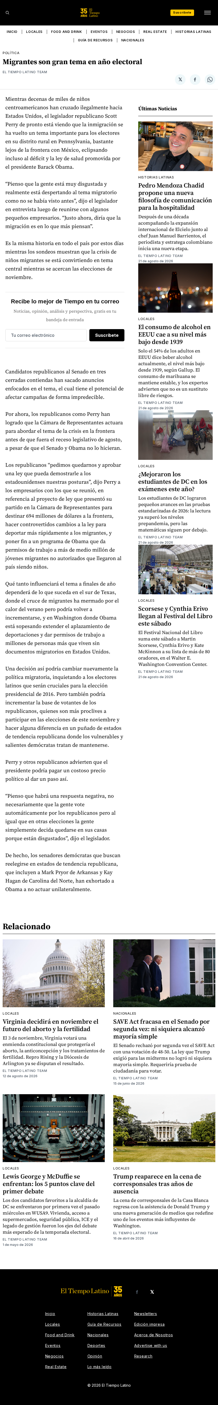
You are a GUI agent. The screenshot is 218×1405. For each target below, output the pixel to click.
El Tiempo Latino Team (25, 72)
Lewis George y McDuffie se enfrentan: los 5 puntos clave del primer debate (49, 1183)
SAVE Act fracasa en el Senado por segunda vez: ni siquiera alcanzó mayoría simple (161, 1029)
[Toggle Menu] (207, 12)
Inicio (12, 32)
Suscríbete (182, 12)
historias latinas (156, 177)
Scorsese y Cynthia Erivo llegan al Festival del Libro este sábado (175, 616)
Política (11, 53)
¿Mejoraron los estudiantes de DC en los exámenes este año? (172, 481)
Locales (34, 32)
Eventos (99, 32)
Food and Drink (66, 32)
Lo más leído (99, 1366)
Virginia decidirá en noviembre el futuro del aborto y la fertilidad (50, 1025)
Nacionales (132, 40)
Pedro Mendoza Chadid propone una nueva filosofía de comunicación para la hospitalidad (175, 196)
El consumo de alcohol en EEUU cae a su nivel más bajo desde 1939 (174, 334)
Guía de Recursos (95, 40)
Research (143, 1356)
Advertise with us (150, 1345)
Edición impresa (149, 1324)
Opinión (94, 1356)
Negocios (125, 32)
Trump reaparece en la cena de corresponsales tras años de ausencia (157, 1183)
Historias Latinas (193, 32)
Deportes (96, 1345)
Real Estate (155, 32)
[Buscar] (7, 13)
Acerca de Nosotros (153, 1335)
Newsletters (145, 1313)
